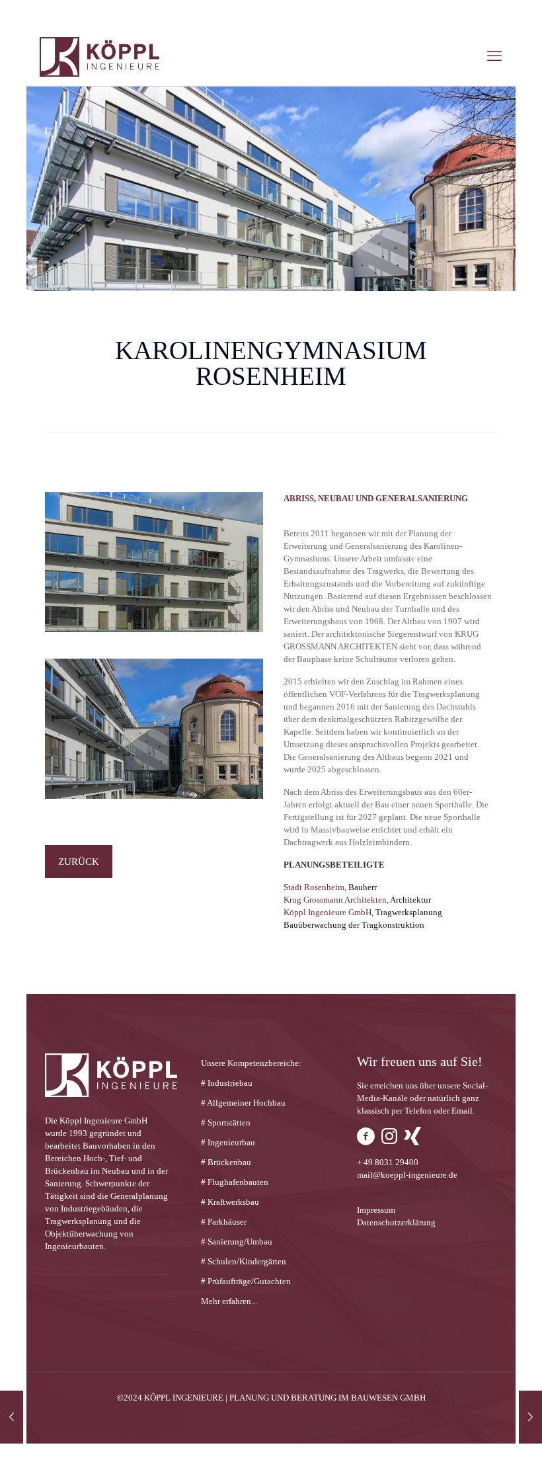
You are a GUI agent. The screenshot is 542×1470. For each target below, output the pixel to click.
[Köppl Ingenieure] (99, 56)
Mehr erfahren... (229, 1301)
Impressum (376, 1210)
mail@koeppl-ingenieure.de (407, 1175)
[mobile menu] (494, 56)
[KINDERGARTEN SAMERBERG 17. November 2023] (11, 1417)
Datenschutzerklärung (396, 1222)
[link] (154, 562)
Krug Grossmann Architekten (335, 900)
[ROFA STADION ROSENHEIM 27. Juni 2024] (530, 1417)
